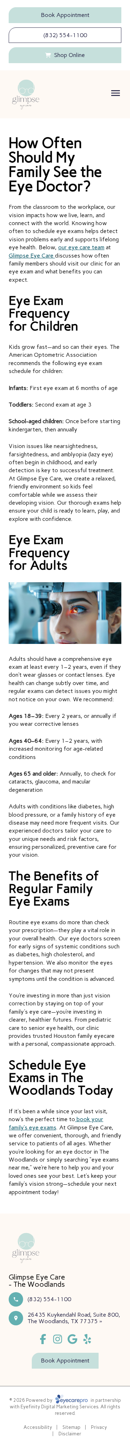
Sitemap (71, 1427)
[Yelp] (87, 1339)
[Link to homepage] (26, 94)
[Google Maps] (72, 1339)
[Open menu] (115, 93)
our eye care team (81, 247)
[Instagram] (57, 1339)
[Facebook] (43, 1339)
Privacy (99, 1427)
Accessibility (37, 1427)
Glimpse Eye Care (32, 255)
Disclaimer (69, 1433)
